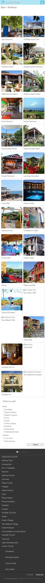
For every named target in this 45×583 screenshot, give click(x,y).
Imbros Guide (13, 2)
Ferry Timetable (8, 468)
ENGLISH (40, 575)
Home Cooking (10, 423)
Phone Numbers (8, 501)
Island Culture (7, 490)
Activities (5, 479)
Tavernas (5, 539)
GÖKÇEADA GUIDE (10, 457)
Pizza (7, 418)
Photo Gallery (7, 498)
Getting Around (8, 475)
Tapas (7, 421)
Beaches (5, 472)
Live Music (9, 438)
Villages (5, 486)
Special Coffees (10, 412)
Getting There (7, 460)
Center (4, 516)
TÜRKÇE (29, 575)
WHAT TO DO (8, 546)
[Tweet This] (39, 12)
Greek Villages (8, 520)
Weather (5, 505)
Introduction (7, 464)
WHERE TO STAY (9, 513)
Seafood (8, 426)
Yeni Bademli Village (10, 524)
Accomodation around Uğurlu (14, 531)
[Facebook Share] (43, 12)
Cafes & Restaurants (10, 542)
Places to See (7, 483)
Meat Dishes (9, 429)
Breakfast (8, 410)
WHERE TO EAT (8, 535)
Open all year (10, 441)
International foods (12, 432)
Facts (4, 494)
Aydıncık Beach (8, 528)
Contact (5, 509)
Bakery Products (11, 415)
